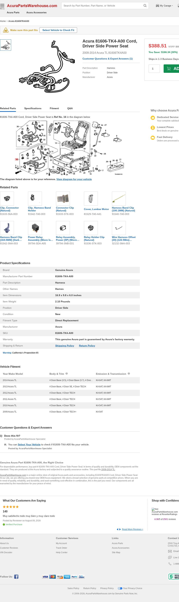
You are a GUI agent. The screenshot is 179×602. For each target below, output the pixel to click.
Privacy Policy (107, 588)
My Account (61, 543)
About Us (4, 543)
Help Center (61, 552)
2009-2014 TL (108, 469)
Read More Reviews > (132, 529)
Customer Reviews (9, 548)
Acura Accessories (36, 12)
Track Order (61, 548)
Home (3, 21)
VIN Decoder (6, 552)
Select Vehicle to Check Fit (58, 30)
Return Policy (87, 345)
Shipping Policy (64, 345)
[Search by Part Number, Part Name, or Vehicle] (145, 6)
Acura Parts (13, 12)
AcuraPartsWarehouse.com (13, 475)
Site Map (116, 552)
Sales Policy (73, 588)
